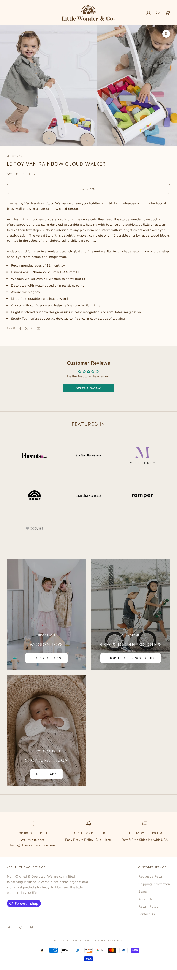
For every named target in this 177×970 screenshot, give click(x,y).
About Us (145, 899)
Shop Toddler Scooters (131, 658)
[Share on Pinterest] (32, 328)
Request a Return (151, 876)
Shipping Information (154, 884)
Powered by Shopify (109, 940)
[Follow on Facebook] (9, 928)
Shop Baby (46, 774)
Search (143, 891)
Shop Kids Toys (46, 658)
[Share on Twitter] (26, 328)
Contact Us (146, 914)
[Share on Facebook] (20, 328)
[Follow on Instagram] (20, 928)
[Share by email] (38, 328)
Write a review (88, 388)
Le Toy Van (14, 155)
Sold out (88, 189)
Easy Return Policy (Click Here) (88, 840)
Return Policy (148, 906)
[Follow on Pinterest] (31, 928)
